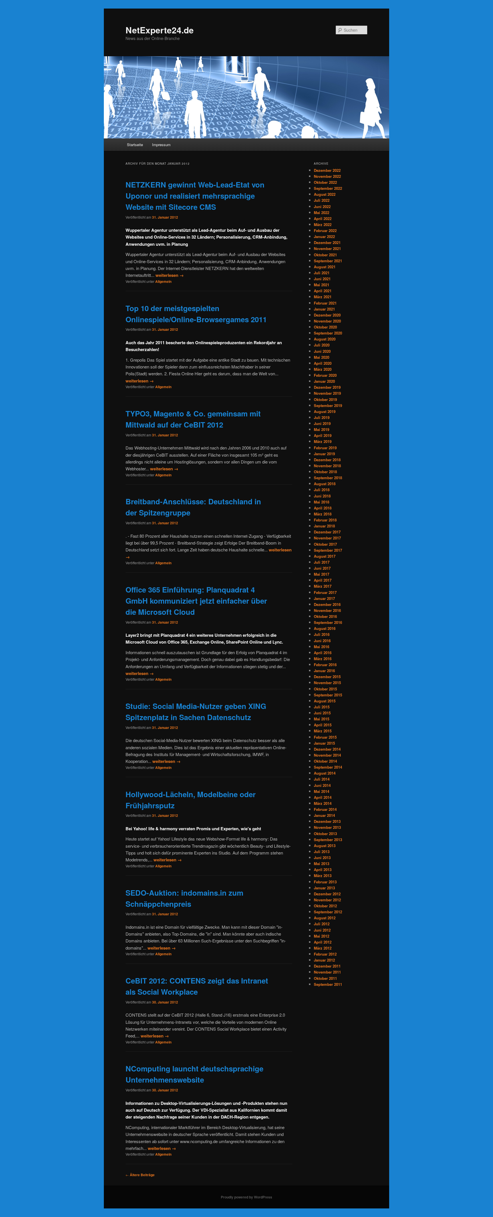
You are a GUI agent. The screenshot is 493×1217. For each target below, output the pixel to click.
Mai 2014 (321, 791)
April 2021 (323, 290)
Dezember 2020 (327, 315)
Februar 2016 (325, 664)
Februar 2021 (325, 303)
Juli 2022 (322, 200)
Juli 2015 (322, 707)
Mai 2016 (321, 646)
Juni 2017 (322, 568)
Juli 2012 (322, 923)
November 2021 (327, 248)
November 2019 (327, 393)
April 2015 (323, 725)
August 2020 (325, 339)
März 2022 (323, 224)
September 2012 (328, 911)
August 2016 (325, 628)
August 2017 (325, 556)
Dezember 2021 (327, 242)
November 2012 (327, 899)
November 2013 (327, 827)
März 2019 (323, 441)
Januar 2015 (324, 743)
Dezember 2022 (327, 170)
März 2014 (323, 803)
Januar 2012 (324, 960)
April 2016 (323, 652)
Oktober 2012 (325, 905)
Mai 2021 (321, 284)
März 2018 (323, 514)
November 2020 (327, 321)
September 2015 (328, 695)
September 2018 (328, 477)
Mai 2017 (321, 574)
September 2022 (328, 188)
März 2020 (323, 369)
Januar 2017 (324, 598)
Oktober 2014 (325, 761)
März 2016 (323, 658)
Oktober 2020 (325, 327)
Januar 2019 (324, 453)
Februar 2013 (325, 881)
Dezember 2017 (327, 532)
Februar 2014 (325, 809)
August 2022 (325, 194)
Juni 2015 (322, 713)
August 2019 (325, 411)
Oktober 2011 (325, 978)
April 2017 (323, 580)
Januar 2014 (324, 815)
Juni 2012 (322, 930)
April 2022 (323, 218)
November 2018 (327, 465)
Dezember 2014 (327, 749)
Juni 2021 (322, 278)
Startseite (135, 144)
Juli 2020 (322, 345)
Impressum (161, 144)
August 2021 (325, 266)
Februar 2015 (325, 737)
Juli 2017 (322, 562)
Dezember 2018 (327, 459)
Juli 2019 (322, 417)
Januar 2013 (324, 887)
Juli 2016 (322, 634)
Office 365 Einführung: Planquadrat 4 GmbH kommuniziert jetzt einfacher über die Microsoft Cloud (196, 600)
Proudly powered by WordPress (246, 1197)
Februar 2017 (325, 592)
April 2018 (323, 508)
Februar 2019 (325, 447)
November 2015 (327, 682)
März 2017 (323, 586)
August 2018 (325, 483)
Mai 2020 (321, 357)
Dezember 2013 (327, 821)
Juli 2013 (322, 851)
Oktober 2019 (325, 399)
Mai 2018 (321, 502)
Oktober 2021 (325, 254)
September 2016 (328, 622)
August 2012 (325, 917)
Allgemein (163, 281)
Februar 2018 (325, 520)
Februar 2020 (325, 375)
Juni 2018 (322, 496)
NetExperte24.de (160, 30)
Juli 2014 (322, 779)
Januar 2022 (324, 236)
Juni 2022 (322, 206)
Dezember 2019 (327, 387)
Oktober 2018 (325, 471)
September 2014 (328, 767)
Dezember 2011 (327, 966)
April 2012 (323, 942)
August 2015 (325, 701)
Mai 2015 (321, 719)
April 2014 (323, 797)
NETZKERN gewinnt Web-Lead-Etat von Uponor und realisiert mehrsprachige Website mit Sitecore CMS (195, 195)
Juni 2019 (322, 423)
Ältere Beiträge (140, 1174)
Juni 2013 (322, 857)
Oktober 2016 (325, 616)
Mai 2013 (321, 863)
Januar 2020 (324, 381)
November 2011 (327, 972)
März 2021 (323, 296)
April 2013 (323, 869)
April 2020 (323, 363)
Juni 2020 (322, 351)
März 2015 (323, 731)
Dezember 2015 (327, 676)
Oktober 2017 (325, 544)
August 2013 (325, 845)
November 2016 (327, 610)
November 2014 (327, 755)
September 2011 (328, 984)
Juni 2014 (322, 785)
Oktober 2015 (325, 689)
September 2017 (328, 550)
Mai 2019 (321, 429)
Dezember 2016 (327, 604)
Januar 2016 (324, 670)
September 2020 (328, 333)
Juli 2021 (322, 272)
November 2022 (327, 176)
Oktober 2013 (325, 833)
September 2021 (328, 260)
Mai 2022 (321, 212)
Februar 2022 (325, 230)
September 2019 (328, 405)
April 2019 (323, 435)
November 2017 (327, 538)
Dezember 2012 (327, 893)
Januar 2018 (324, 526)
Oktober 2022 (325, 182)
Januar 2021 (324, 309)
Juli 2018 (322, 489)
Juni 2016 (322, 640)
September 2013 (328, 839)
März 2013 (323, 875)
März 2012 (323, 948)
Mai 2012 (321, 936)
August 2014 (325, 773)
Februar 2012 (325, 954)
